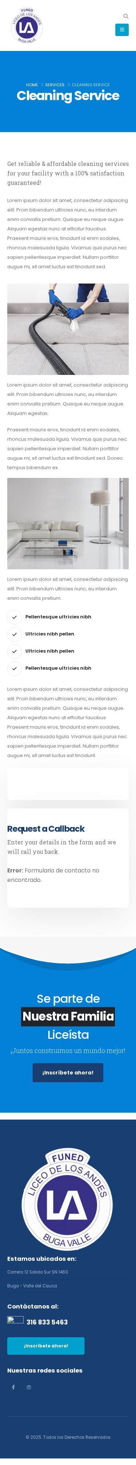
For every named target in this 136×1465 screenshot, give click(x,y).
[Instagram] (29, 1387)
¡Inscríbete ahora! (68, 1072)
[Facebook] (13, 1387)
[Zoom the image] (68, 1149)
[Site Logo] (27, 25)
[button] (126, 16)
